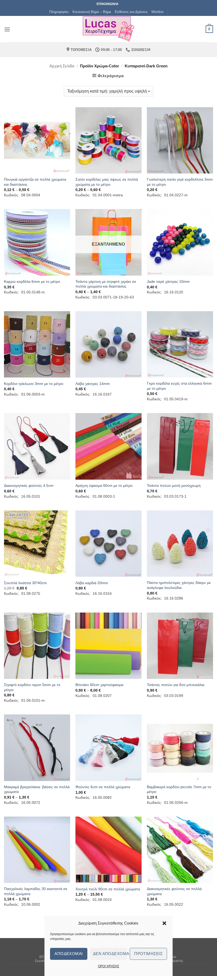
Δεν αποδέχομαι (110, 953)
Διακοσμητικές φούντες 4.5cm (28, 485)
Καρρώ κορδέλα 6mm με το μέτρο (32, 281)
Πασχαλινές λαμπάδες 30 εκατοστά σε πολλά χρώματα (35, 891)
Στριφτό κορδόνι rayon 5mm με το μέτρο (32, 687)
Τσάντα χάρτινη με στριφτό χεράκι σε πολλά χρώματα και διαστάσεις (105, 284)
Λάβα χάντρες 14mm (92, 383)
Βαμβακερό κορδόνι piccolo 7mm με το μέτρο (179, 789)
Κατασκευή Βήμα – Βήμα (92, 12)
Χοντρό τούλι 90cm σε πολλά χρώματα (107, 889)
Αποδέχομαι (69, 953)
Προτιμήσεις (148, 953)
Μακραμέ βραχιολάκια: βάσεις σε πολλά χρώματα (37, 789)
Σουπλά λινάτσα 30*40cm (25, 583)
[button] (164, 923)
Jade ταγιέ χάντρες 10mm (168, 281)
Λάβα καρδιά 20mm (91, 583)
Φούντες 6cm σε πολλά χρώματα (102, 787)
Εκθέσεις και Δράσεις (131, 12)
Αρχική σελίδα (61, 66)
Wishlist (157, 12)
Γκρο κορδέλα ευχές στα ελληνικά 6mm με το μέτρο (179, 386)
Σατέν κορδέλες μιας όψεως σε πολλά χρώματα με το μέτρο (106, 181)
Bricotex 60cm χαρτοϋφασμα (99, 685)
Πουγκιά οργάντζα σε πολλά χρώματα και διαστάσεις (35, 181)
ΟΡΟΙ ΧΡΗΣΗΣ (108, 966)
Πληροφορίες (59, 12)
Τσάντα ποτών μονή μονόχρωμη (174, 485)
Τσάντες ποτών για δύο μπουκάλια (175, 685)
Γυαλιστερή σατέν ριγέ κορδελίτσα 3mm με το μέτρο (180, 181)
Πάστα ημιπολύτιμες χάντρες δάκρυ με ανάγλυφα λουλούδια (179, 585)
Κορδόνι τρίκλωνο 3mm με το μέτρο (33, 383)
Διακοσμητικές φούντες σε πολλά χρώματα (174, 891)
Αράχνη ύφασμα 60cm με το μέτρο (104, 485)
